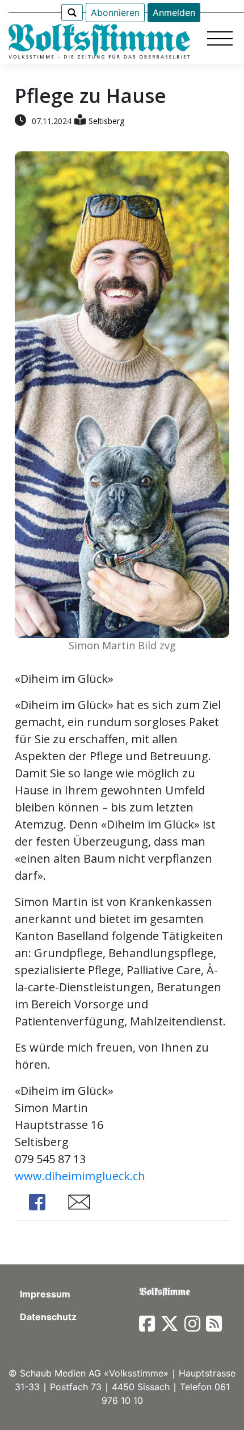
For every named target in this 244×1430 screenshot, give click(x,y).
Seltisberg (106, 121)
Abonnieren (115, 12)
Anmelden (174, 12)
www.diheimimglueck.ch (80, 1176)
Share (37, 1202)
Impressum (45, 1294)
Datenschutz (48, 1316)
